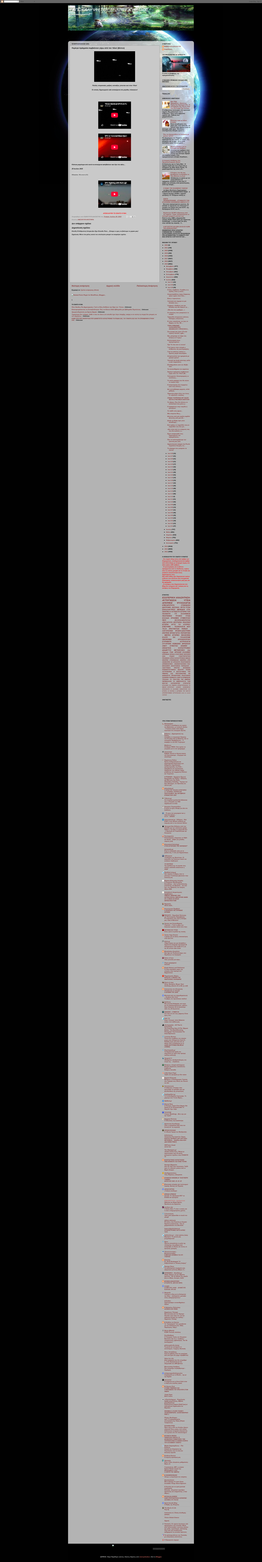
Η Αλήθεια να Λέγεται (171, 1322)
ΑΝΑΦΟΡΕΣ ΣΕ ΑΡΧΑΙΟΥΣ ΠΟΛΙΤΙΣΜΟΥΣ (176, 662)
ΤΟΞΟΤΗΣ (167, 1112)
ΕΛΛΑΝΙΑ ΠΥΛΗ (169, 1426)
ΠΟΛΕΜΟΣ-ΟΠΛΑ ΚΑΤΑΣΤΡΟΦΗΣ (173, 658)
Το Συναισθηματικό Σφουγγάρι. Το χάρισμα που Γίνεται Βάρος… (175, 1097)
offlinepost (168, 856)
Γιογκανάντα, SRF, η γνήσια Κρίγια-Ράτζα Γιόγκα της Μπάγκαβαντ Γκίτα (174, 1468)
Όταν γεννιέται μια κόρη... (172, 959)
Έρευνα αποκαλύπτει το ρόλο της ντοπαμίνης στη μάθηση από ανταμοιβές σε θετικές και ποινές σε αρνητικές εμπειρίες (175, 1246)
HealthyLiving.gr (170, 872)
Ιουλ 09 (170, 504)
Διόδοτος (167, 1002)
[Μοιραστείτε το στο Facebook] (133, 217)
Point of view (168, 982)
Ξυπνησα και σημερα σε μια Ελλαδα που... (176, 302)
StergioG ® (168, 1058)
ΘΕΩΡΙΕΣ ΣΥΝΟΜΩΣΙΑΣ (170, 660)
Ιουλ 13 (170, 494)
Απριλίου (169, 535)
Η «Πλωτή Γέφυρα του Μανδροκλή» (175, 1132)
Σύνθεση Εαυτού (170, 1455)
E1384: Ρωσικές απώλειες (172, 1332)
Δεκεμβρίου (170, 266)
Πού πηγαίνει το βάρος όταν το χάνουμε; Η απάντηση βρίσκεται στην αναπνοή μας (176, 875)
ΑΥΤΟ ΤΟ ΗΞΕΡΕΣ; (180, 624)
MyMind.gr (168, 1101)
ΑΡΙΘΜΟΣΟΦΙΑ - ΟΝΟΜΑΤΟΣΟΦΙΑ (174, 664)
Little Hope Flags (170, 1073)
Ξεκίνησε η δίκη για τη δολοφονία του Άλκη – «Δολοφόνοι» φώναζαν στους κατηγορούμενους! (175, 1296)
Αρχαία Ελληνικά (170, 1078)
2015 (166, 264)
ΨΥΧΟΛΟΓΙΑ (183, 603)
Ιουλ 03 (170, 520)
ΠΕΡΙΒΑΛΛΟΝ (167, 681)
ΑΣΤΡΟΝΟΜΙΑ (167, 671)
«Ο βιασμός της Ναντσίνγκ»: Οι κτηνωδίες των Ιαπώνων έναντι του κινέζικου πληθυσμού (175, 859)
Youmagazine (169, 836)
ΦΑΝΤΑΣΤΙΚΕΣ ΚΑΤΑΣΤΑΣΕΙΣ (174, 1160)
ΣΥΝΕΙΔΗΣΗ (185, 605)
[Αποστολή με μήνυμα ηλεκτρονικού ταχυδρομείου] (127, 217)
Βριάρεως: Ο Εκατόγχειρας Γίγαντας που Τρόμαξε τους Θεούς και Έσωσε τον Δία (176, 1081)
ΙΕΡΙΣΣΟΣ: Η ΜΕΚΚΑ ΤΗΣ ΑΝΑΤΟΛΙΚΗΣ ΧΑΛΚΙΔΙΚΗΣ (172, 978)
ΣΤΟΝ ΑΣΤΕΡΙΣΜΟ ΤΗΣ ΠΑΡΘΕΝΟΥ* (175, 846)
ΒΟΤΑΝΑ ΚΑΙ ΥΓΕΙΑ (171, 930)
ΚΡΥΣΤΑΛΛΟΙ (177, 693)
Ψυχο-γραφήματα (170, 963)
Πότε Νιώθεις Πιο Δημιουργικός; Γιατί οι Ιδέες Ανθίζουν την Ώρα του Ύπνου (98, 307)
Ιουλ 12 (170, 496)
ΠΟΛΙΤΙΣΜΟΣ (186, 675)
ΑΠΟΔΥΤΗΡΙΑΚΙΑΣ (182, 685)
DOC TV (167, 1018)
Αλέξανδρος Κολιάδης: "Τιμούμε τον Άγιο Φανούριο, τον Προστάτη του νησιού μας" (175, 783)
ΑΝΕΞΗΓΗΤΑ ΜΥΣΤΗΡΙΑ (86, 219)
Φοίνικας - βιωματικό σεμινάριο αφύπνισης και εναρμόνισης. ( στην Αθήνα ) (175, 1491)
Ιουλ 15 (170, 488)
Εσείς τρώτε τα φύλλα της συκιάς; (175, 931)
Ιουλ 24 (170, 464)
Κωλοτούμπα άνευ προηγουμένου (173, 341)
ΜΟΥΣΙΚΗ (187, 654)
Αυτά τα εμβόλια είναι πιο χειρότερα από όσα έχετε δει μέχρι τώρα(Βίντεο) (176, 1354)
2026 (166, 245)
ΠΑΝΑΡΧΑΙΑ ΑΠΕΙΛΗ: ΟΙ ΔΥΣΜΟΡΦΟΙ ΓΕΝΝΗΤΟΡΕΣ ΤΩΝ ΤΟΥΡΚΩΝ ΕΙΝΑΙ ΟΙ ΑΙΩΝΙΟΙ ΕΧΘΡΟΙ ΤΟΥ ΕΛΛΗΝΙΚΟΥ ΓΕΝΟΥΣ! (176, 1440)
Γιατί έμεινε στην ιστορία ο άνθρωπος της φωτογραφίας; (178, 348)
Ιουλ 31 (170, 282)
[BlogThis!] (129, 217)
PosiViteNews (169, 1335)
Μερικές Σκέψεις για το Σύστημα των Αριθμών (178, 147)
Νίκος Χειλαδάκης (170, 1352)
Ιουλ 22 (170, 469)
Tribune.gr (168, 798)
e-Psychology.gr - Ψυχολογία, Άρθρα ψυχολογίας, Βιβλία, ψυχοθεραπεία (174, 1401)
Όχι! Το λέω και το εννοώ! (176, 344)
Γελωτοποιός (169, 1214)
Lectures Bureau (170, 1036)
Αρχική (166, 1520)
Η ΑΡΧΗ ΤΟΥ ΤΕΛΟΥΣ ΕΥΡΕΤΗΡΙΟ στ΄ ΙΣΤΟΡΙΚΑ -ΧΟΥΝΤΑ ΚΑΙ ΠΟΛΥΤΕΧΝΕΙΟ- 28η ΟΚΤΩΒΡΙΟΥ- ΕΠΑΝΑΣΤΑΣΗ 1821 (175, 792)
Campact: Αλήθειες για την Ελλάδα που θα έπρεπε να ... (178, 306)
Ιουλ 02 (170, 523)
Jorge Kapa (168, 1394)
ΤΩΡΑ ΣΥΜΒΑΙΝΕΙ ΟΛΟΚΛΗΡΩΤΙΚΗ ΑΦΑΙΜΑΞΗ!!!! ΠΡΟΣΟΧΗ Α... (178, 327)
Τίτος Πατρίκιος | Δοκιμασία (173, 1174)
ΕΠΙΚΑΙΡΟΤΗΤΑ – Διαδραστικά (174, 1200)
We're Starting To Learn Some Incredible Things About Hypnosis (175, 1482)
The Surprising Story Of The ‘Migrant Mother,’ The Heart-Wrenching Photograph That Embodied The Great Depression (176, 1031)
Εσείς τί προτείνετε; (174, 298)
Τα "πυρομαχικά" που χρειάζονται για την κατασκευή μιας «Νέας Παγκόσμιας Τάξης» (175, 1325)
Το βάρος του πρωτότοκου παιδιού (175, 999)
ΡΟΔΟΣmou (168, 49)
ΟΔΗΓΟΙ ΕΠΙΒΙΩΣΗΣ (183, 677)
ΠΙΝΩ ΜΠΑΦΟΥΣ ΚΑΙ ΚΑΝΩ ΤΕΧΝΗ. (175, 1161)
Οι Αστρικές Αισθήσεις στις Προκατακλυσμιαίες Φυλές (171, 161)
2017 (166, 258)
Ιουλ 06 (170, 512)
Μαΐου (168, 532)
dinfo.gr (167, 941)
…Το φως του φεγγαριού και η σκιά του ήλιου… (174, 814)
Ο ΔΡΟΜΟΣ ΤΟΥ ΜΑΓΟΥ (182, 691)
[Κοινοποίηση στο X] (131, 217)
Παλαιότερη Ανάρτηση (147, 286)
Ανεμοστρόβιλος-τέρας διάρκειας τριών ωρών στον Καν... (178, 295)
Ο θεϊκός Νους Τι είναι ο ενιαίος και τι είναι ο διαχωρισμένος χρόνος (175, 1209)
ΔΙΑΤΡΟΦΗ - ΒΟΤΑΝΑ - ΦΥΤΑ (173, 607)
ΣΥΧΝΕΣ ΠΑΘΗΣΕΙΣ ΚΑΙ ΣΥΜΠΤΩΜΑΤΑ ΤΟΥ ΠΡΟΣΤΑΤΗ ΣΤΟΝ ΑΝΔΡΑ (176, 1389)
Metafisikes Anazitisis (172, 951)
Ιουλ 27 (170, 456)
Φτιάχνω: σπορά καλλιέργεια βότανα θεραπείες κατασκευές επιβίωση (174, 1066)
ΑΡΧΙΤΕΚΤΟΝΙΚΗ (167, 693)
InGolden (167, 1301)
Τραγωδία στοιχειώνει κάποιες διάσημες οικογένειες (178, 317)
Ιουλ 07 (170, 510)
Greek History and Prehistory (174, 967)
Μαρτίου (169, 537)
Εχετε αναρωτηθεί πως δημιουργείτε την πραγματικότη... (175, 435)
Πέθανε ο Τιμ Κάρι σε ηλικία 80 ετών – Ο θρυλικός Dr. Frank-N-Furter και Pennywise (175, 831)
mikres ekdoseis (170, 1220)
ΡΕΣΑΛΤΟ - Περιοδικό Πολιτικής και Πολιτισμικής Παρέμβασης (175, 916)
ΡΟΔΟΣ (171, 656)
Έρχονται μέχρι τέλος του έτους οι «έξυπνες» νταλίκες (178, 394)
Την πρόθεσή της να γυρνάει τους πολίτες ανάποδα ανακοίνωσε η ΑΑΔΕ (175, 867)
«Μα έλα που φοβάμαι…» (176, 310)
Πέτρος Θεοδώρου (170, 1417)
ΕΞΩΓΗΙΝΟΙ (179, 654)
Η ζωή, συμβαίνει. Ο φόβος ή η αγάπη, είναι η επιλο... (178, 290)
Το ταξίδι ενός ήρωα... (174, 411)
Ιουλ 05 (170, 515)
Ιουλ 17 (170, 483)
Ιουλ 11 (170, 499)
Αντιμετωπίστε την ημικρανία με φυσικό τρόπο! (178, 357)
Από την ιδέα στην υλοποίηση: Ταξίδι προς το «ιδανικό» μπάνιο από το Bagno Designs (176, 1168)
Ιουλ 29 (170, 287)
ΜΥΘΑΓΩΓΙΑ (175, 633)
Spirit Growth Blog (170, 1503)
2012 (166, 551)
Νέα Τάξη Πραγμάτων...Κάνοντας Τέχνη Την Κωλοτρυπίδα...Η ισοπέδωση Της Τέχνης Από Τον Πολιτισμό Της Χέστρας (180, 105)
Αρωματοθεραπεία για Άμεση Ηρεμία (84, 312)
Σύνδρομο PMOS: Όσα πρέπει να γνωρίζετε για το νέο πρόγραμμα (175, 747)
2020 (166, 250)
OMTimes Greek (169, 1145)
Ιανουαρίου (170, 543)
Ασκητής (167, 1260)
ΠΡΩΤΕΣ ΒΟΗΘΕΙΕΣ (182, 668)
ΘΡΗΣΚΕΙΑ (186, 644)
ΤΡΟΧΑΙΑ (165, 679)
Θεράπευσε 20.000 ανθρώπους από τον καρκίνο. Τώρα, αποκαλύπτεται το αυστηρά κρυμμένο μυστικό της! (175, 214)
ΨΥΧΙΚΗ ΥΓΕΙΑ (183, 616)
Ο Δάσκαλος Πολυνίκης (172, 1307)
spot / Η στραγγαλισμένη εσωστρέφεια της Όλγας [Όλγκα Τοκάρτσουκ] (174, 1420)
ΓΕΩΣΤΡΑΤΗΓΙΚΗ (184, 656)
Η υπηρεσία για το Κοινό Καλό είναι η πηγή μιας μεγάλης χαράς (175, 1382)
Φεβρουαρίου (171, 540)
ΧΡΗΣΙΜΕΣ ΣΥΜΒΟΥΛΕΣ (180, 618)
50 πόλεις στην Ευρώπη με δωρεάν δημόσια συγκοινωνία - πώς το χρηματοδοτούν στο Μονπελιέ (175, 1223)
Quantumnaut (169, 1480)
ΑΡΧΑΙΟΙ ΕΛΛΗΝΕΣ (182, 652)
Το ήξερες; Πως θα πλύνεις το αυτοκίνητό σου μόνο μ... (177, 403)
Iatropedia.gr (168, 849)
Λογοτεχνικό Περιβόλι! (172, 909)
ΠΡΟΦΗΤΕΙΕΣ (176, 675)
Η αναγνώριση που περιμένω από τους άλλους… (177, 385)
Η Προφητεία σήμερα (171, 1540)
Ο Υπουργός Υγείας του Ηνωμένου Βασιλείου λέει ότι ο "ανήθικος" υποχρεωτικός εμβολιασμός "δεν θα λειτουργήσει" (175, 1339)
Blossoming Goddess (172, 1366)
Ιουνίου (169, 529)
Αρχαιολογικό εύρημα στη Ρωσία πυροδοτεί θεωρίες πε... (178, 444)
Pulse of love (168, 958)
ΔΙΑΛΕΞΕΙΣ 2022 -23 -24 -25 (173, 1181)
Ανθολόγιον (168, 1135)
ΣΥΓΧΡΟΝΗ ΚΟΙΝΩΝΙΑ (171, 644)
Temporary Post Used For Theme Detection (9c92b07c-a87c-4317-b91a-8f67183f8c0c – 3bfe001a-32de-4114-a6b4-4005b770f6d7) (175, 1139)
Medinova (167, 745)
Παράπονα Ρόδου (170, 760)
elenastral (167, 1380)
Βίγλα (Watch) (169, 1330)
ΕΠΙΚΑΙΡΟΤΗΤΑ (168, 605)
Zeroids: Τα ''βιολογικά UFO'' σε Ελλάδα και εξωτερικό (174, 1196)
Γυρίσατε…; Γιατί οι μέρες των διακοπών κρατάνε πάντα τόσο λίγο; (175, 926)
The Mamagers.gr (170, 1150)
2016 (166, 261)
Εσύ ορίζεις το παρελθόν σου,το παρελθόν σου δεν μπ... (178, 425)
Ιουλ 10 (170, 502)
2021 (166, 248)
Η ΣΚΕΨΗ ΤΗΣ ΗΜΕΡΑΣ (171, 1472)
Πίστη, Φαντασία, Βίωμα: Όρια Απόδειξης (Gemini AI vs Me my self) (176, 985)
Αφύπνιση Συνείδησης (172, 1124)
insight (166, 1286)
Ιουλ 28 (170, 453)
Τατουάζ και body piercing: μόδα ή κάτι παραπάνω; (178, 361)
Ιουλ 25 (170, 461)
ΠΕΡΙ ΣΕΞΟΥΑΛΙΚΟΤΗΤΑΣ (176, 620)
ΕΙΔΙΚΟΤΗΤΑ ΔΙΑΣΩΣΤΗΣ (172, 46)
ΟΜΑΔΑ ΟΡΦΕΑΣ (170, 1194)
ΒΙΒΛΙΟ (187, 658)
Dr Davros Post (169, 1386)
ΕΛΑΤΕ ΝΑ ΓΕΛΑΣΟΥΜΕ (176, 637)
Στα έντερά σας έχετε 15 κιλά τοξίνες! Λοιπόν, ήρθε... (177, 332)
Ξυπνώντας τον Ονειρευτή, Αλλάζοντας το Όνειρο (173, 989)
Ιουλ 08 (170, 507)
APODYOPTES (169, 1189)
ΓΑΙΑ (171, 652)
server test (167, 1147)
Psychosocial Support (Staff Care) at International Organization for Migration (175, 1406)
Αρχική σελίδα (113, 286)
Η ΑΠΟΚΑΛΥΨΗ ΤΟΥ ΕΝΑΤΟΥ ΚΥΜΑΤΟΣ (108, 9)
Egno (166, 1241)
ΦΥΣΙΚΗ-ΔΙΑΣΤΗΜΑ (182, 631)
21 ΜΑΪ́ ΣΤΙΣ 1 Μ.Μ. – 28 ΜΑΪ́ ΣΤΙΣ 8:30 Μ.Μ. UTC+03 (175, 1288)
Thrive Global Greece (171, 1517)
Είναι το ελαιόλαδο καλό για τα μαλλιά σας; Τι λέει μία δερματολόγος (176, 851)
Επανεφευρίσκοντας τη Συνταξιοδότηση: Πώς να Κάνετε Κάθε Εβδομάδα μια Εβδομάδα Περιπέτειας (106, 309)
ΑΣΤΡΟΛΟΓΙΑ (185, 641)
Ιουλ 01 (170, 526)
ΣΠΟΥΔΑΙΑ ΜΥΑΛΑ (168, 654)
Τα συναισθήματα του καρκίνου (178, 369)
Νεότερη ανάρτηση (80, 286)
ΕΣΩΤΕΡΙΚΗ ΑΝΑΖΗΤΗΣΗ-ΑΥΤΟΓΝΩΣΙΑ (176, 599)
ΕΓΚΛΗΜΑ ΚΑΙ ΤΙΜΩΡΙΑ (169, 685)
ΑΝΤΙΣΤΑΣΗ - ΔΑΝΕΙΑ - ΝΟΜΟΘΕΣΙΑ (178, 687)
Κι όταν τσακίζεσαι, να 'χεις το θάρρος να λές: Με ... (177, 322)
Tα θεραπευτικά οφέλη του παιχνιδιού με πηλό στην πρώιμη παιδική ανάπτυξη (175, 1053)
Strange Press (169, 1266)
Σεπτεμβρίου (170, 274)
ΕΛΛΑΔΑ (165, 618)
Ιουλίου (169, 280)
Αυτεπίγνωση (169, 1086)
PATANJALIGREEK (170, 1496)
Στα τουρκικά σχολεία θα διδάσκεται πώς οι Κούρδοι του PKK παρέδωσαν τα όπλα (175, 801)
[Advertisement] (131, 35)
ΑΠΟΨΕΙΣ (167, 603)
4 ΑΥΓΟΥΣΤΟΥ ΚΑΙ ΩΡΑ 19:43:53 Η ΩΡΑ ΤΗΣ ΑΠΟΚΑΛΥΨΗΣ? (176, 227)
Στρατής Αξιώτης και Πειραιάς (173, 1186)
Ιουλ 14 (170, 491)
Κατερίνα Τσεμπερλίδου (172, 806)
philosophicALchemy (171, 1345)
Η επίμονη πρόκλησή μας (172, 1457)
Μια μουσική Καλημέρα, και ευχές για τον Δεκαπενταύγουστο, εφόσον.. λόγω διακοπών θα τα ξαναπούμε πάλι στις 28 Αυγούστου (176, 1006)
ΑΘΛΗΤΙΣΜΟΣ (175, 666)
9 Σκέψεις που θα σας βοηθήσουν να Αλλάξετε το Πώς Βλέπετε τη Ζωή (180, 174)
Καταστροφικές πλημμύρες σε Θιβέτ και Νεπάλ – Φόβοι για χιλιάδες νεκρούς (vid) (175, 839)
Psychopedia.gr (169, 1050)
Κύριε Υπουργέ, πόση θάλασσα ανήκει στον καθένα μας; (174, 1021)
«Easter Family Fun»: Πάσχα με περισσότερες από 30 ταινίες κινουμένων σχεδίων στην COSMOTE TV (176, 1154)
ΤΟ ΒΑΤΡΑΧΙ (168, 864)
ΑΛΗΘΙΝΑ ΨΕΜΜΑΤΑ (169, 677)
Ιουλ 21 (170, 472)
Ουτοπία (167, 964)
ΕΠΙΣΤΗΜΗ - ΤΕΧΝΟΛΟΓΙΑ (173, 627)
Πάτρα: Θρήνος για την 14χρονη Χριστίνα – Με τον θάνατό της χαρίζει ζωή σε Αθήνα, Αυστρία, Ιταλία (176, 1276)
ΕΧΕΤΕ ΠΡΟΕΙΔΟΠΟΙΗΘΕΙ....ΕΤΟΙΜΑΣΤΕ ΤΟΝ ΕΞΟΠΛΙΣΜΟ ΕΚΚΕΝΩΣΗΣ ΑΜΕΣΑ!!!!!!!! (175, 200)
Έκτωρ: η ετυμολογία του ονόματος (175, 1477)
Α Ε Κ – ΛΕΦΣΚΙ (169, 816)
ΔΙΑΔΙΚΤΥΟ (166, 650)
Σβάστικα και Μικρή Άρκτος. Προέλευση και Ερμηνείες (173, 1203)
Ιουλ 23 (170, 467)
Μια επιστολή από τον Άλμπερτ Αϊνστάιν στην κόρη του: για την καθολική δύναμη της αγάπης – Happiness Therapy (174, 1316)
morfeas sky (168, 1207)
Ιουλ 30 (170, 285)
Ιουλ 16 (170, 485)
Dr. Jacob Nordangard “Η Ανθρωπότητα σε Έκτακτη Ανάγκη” (175, 1262)
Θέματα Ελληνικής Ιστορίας (173, 880)
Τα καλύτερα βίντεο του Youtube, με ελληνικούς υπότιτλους (175, 1536)
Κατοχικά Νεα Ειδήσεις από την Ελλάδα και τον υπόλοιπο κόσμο (175, 827)
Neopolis (167, 1292)
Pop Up (166, 1509)
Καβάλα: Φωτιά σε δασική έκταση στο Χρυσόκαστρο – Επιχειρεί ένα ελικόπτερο (175, 755)
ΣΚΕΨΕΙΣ (165, 633)
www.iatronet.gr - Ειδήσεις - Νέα (175, 819)
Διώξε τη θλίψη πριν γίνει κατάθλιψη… (176, 421)
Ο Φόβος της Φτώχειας (171, 1504)
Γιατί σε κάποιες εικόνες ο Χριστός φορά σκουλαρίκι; (177, 352)
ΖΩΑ (163, 656)
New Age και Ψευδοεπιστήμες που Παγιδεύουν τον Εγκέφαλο (175, 954)
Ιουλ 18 (170, 480)
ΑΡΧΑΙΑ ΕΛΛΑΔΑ (170, 1130)
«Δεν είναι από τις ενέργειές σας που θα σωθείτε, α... (178, 430)
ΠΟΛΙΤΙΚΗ (186, 622)
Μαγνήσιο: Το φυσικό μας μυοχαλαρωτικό (172, 1237)
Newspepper (168, 723)
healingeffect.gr (169, 1094)
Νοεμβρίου (170, 269)
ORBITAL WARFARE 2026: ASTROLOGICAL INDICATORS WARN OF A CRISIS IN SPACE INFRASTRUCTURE (176, 898)
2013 (166, 549)
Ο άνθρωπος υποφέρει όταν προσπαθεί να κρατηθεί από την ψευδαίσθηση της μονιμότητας (174, 1089)
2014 (166, 546)
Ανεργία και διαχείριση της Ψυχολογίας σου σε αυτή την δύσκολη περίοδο (173, 1450)
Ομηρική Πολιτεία (170, 1119)
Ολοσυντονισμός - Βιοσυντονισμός (170, 1252)
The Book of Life (170, 1508)
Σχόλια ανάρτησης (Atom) (90, 290)
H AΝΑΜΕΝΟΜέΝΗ (170, 1475)
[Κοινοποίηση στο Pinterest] (135, 217)
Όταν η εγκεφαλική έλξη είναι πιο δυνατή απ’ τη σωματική (174, 1126)
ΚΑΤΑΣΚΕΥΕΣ (175, 683)
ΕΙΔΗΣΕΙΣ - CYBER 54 (171, 1012)
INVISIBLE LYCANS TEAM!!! (174, 1411)
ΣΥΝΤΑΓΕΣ (186, 683)
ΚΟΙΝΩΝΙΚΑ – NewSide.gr (173, 1273)
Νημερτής (167, 904)
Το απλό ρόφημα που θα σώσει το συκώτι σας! (178, 381)
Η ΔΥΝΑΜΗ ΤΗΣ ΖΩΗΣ (171, 992)
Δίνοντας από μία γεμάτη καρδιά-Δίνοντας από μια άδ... (178, 417)
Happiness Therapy (171, 1312)
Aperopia (167, 1460)
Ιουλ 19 (170, 477)
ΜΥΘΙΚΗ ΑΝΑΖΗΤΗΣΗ (171, 1281)
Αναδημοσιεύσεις (170, 1173)
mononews (168, 752)
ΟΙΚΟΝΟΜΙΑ (167, 639)
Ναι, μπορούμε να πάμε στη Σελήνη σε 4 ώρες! (176, 336)
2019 (166, 253)
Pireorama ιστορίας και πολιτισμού (176, 1184)
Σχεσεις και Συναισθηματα (173, 923)
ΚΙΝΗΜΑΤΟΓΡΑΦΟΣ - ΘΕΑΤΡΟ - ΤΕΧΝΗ (176, 669)
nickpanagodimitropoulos (173, 1373)
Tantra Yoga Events (171, 935)
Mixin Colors (168, 1396)
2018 (166, 256)
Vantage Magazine (170, 1165)
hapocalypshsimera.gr (172, 1228)
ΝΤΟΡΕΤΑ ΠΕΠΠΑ (170, 1436)
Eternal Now (168, 1104)
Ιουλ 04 (170, 518)
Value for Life (169, 1358)
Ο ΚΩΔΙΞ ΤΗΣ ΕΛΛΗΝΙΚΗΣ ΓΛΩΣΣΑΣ (175, 188)
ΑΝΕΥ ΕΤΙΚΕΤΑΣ (170, 646)
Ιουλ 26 (170, 459)
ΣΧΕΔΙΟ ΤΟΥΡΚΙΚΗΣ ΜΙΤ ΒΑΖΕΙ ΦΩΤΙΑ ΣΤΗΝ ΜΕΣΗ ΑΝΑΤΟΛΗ (178, 398)
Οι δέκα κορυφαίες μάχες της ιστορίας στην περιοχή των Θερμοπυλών (173, 971)
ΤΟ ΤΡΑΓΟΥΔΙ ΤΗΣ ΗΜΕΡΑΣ (180, 679)
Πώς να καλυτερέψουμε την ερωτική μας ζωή (176, 440)
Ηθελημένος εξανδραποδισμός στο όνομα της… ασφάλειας (175, 1060)
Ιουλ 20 (170, 475)
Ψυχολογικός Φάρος (171, 976)
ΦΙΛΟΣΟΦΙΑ (185, 635)
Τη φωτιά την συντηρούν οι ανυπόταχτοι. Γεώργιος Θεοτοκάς (175, 1347)
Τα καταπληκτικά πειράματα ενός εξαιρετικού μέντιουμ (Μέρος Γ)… (174, 1269)
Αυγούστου (170, 277)
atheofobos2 (168, 788)
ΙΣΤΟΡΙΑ (165, 624)
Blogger (158, 1557)
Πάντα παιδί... (168, 905)
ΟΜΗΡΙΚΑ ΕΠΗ (185, 660)
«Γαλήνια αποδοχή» (170, 1191)
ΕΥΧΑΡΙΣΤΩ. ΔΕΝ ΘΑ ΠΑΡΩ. (173, 1283)
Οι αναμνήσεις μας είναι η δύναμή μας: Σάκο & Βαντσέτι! (175, 919)
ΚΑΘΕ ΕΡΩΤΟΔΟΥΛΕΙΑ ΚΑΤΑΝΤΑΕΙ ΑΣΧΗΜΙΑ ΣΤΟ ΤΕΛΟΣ (175, 1499)
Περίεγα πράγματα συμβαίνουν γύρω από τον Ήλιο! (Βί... (178, 372)
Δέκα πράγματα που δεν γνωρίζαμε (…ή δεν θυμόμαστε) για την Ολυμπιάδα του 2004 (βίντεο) (175, 1361)
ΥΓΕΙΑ (187, 600)
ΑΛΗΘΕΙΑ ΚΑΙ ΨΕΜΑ (171, 1309)
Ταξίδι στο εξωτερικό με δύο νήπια (175, 1074)
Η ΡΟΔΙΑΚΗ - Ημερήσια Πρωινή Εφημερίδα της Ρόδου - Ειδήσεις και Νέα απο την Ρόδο (175, 778)
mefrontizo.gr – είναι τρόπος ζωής (176, 1235)
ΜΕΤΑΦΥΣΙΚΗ (179, 650)
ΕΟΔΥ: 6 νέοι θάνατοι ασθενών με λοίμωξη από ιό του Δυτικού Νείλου (175, 822)
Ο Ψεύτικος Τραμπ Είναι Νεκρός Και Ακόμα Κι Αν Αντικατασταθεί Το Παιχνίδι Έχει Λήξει (175, 1107)
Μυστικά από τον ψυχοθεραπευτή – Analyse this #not (175, 996)
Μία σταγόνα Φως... (174, 413)
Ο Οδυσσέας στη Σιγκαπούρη (173, 1120)
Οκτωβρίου (170, 271)
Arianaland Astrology (171, 844)
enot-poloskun (144, 1557)
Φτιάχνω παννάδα (170, 1070)
